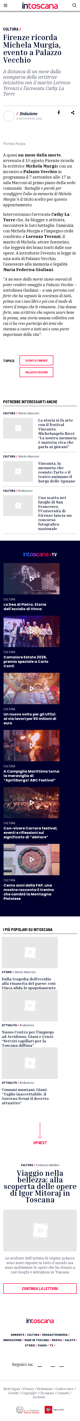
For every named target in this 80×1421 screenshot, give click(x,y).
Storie (7, 972)
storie (31, 1345)
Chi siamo (47, 1393)
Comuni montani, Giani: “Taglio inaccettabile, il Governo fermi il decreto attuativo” (25, 1096)
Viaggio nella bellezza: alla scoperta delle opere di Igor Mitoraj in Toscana (40, 1186)
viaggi (43, 1345)
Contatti (63, 1393)
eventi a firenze (36, 360)
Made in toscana (37, 1340)
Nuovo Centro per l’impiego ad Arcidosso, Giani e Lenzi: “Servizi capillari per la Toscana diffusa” (28, 1039)
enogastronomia (56, 1334)
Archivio (39, 1397)
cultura (34, 1334)
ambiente (18, 1334)
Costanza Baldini (47, 1165)
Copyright (29, 1393)
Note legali (12, 1389)
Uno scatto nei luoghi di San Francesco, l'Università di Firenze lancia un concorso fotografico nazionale (55, 513)
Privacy (28, 1389)
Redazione (28, 113)
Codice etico (65, 1389)
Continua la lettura (40, 1288)
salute (71, 1340)
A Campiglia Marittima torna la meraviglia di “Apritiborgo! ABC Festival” (31, 776)
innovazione (13, 1340)
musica (58, 1340)
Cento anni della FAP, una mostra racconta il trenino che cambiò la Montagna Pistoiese (29, 892)
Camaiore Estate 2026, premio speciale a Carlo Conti (26, 662)
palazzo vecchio (36, 372)
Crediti (13, 1393)
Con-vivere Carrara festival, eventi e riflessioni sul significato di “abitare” (31, 833)
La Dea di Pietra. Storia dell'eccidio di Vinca (25, 606)
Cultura (10, 29)
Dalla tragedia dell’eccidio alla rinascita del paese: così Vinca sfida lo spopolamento (29, 983)
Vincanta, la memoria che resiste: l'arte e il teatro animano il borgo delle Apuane (56, 472)
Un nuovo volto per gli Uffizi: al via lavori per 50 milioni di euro (30, 719)
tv (52, 1345)
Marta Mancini (28, 413)
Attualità (9, 1025)
